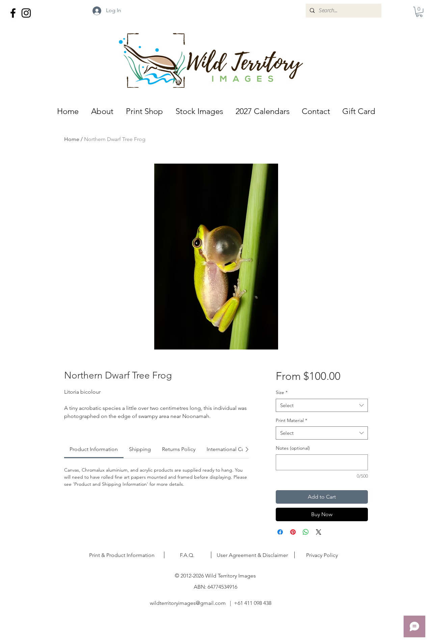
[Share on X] (319, 532)
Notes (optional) (293, 448)
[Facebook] (13, 13)
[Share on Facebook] (280, 532)
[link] (94, 449)
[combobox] (322, 405)
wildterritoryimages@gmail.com (188, 603)
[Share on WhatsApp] (306, 532)
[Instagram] (26, 13)
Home (71, 139)
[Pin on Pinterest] (293, 532)
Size (282, 392)
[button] (419, 12)
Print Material (291, 420)
